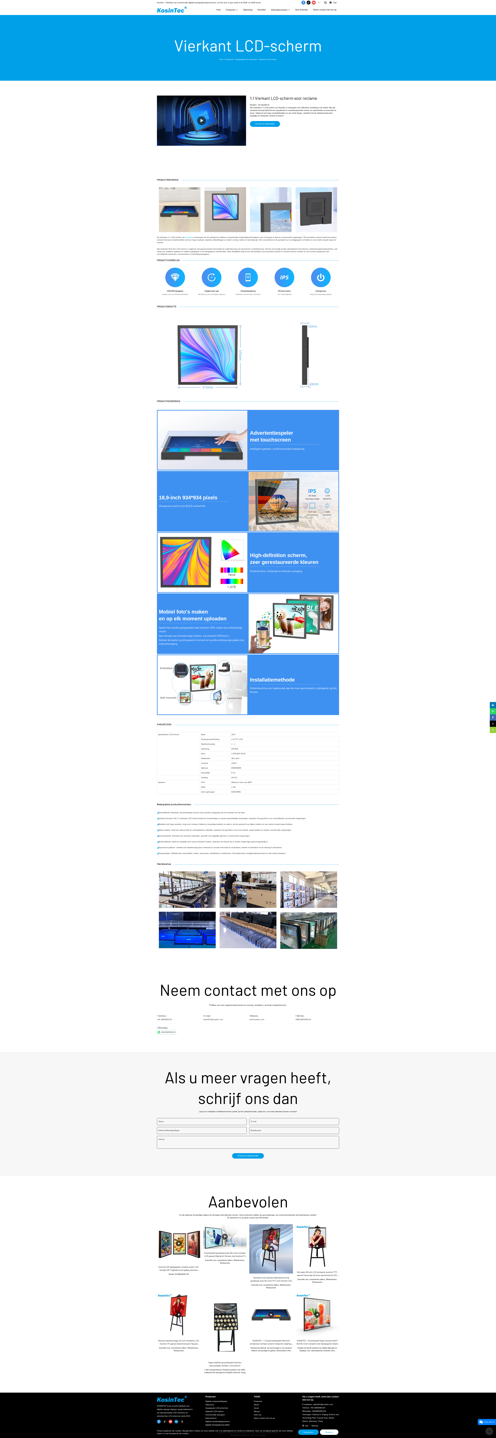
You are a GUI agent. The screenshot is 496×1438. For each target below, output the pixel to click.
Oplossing (247, 10)
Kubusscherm (211, 1418)
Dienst (256, 1405)
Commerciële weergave (215, 1415)
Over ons (257, 1415)
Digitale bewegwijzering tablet (217, 1425)
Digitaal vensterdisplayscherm (217, 1421)
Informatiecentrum (279, 10)
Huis (218, 10)
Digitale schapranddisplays (216, 1401)
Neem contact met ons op (324, 10)
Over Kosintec (301, 10)
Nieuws (257, 1411)
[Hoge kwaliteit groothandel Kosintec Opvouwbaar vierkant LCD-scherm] (225, 1325)
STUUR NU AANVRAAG (265, 124)
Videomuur (209, 1405)
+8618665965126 (168, 1032)
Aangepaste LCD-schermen (216, 1408)
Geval (256, 1408)
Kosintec (188, 237)
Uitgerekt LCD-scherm (214, 1411)
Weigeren (329, 1432)
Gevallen (262, 10)
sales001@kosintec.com (213, 1019)
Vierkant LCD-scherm (268, 59)
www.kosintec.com (256, 1019)
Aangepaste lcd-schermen (246, 59)
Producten (230, 10)
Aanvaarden (308, 1432)
